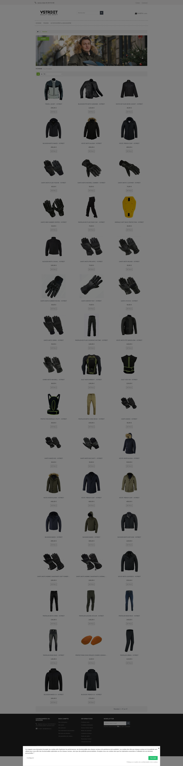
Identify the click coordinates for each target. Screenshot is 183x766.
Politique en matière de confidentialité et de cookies (142, 762)
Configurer (30, 758)
